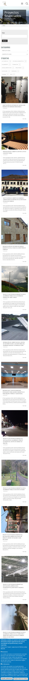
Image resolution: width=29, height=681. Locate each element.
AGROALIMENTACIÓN (6, 67)
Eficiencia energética (18, 61)
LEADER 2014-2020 (9, 18)
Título (3, 33)
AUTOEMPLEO (5, 61)
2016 (11, 74)
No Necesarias (5, 664)
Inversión (14, 71)
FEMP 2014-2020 (9, 20)
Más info (3, 648)
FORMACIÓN (15, 64)
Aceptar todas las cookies (20, 678)
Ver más (24, 118)
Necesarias (5, 651)
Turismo (4, 74)
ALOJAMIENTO (5, 64)
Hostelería (4, 71)
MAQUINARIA (18, 67)
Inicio (4, 25)
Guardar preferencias (6, 678)
